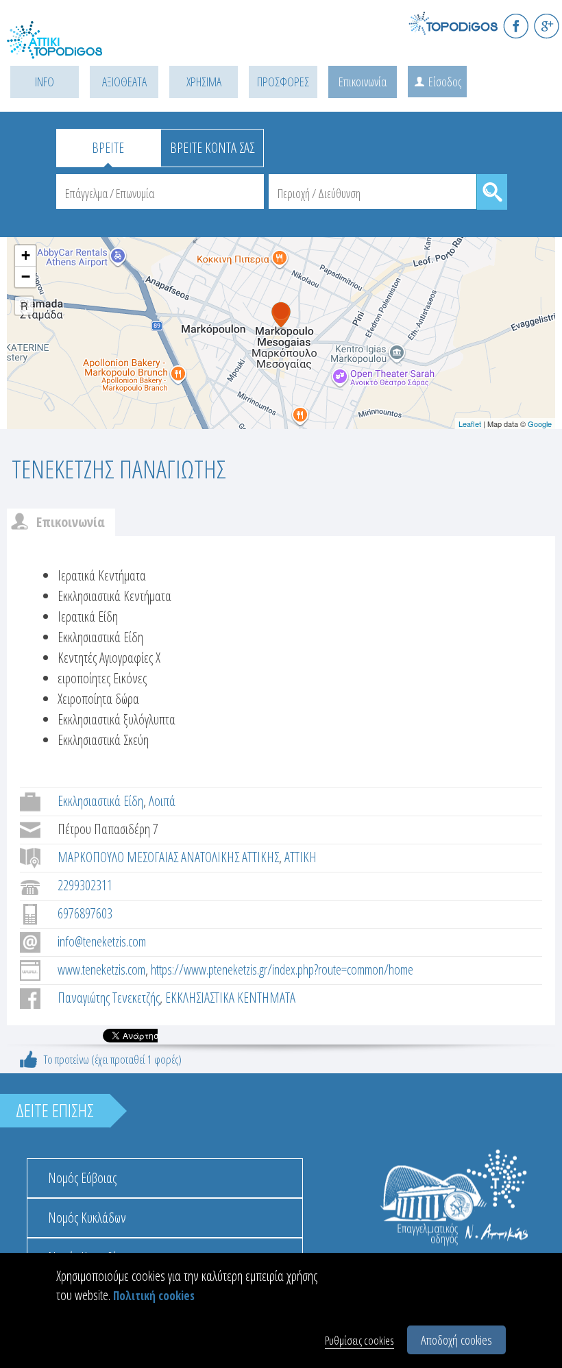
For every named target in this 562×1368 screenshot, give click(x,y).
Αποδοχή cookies (456, 1340)
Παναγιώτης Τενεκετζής (109, 997)
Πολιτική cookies (154, 1296)
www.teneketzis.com (101, 969)
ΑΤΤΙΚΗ (300, 857)
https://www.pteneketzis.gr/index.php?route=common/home (282, 969)
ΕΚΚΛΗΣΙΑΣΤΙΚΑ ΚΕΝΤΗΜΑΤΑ (230, 997)
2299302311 (85, 885)
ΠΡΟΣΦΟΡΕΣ (283, 81)
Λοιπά (162, 801)
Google (540, 423)
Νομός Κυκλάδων (87, 1217)
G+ (546, 25)
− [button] (25, 276)
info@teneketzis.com (102, 941)
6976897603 (85, 913)
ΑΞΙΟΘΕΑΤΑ (124, 81)
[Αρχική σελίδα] (68, 48)
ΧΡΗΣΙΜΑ (203, 81)
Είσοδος (444, 81)
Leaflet (470, 423)
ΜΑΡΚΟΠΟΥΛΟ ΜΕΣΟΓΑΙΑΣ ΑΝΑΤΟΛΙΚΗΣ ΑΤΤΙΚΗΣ (168, 857)
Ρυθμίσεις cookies (359, 1340)
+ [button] (25, 255)
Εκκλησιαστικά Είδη (100, 801)
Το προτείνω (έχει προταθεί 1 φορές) (113, 1059)
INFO (44, 81)
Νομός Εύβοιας (82, 1178)
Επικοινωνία (363, 81)
